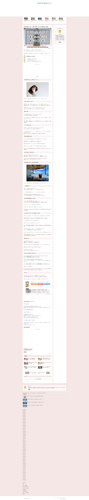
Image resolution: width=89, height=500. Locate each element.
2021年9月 (24, 466)
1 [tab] (43, 24)
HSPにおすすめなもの (26, 488)
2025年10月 (24, 412)
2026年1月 (24, 410)
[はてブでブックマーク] (35, 47)
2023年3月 (24, 444)
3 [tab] (45, 24)
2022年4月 (24, 457)
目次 (36, 76)
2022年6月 (24, 454)
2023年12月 (24, 431)
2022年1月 (24, 462)
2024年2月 (24, 428)
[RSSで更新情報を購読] (25, 352)
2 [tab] (44, 24)
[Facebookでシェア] (32, 47)
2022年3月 (24, 459)
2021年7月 (24, 469)
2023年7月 (24, 438)
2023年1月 (24, 447)
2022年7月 (24, 453)
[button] (46, 47)
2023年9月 (24, 435)
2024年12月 (24, 418)
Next (65, 20)
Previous (23, 20)
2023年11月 (24, 432)
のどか (60, 34)
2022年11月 (24, 450)
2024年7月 (24, 422)
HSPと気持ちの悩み (25, 486)
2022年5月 (24, 456)
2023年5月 (24, 441)
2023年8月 (24, 437)
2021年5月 (24, 472)
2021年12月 (24, 463)
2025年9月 (24, 413)
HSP (23, 483)
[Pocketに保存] (39, 47)
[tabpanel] (27, 20)
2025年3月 (24, 415)
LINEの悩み (24, 489)
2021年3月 (24, 475)
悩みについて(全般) (25, 492)
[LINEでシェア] (43, 47)
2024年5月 (24, 425)
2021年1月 (24, 478)
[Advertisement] (44, 12)
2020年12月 (24, 479)
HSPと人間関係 (25, 485)
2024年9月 (24, 419)
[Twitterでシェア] (28, 47)
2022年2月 (24, 460)
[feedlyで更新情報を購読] (24, 352)
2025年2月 (24, 416)
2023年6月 (24, 440)
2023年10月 (24, 434)
